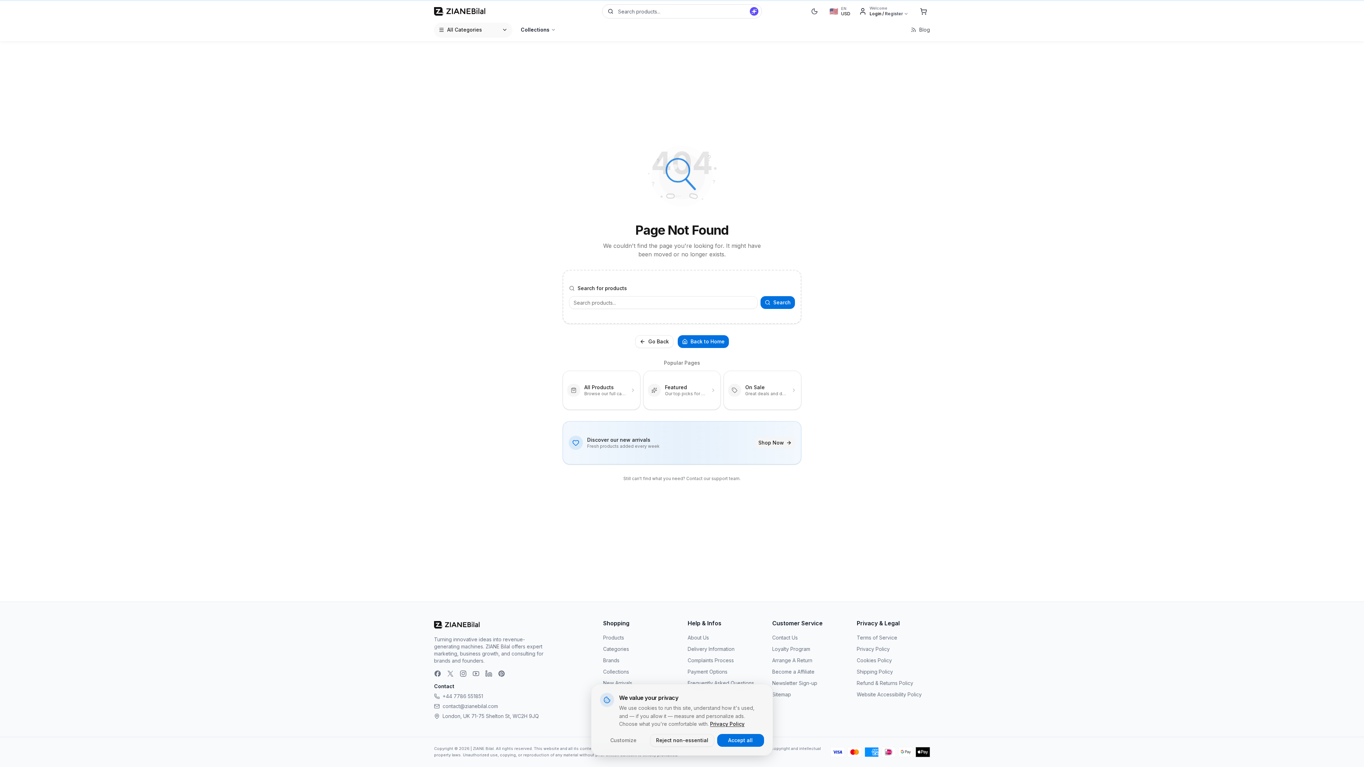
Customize (623, 740)
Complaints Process (711, 660)
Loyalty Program (791, 649)
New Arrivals (617, 683)
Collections (535, 30)
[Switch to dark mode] (814, 11)
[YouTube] (476, 673)
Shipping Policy (875, 672)
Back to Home (708, 341)
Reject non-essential (682, 740)
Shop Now (771, 443)
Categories (616, 649)
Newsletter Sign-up (794, 683)
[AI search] (754, 11)
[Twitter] (450, 673)
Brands (611, 660)
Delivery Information (711, 649)
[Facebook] (437, 673)
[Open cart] (923, 11)
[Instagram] (463, 673)
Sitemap (781, 694)
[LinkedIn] (488, 673)
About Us (698, 638)
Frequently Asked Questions (721, 683)
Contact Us (785, 638)
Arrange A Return (792, 660)
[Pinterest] (501, 673)
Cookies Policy (874, 660)
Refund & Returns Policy (885, 683)
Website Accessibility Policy (889, 694)
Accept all (740, 740)
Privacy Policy (873, 649)
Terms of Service (877, 638)
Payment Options (707, 672)
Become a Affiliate (793, 672)
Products (613, 638)
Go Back (658, 341)
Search (782, 302)
